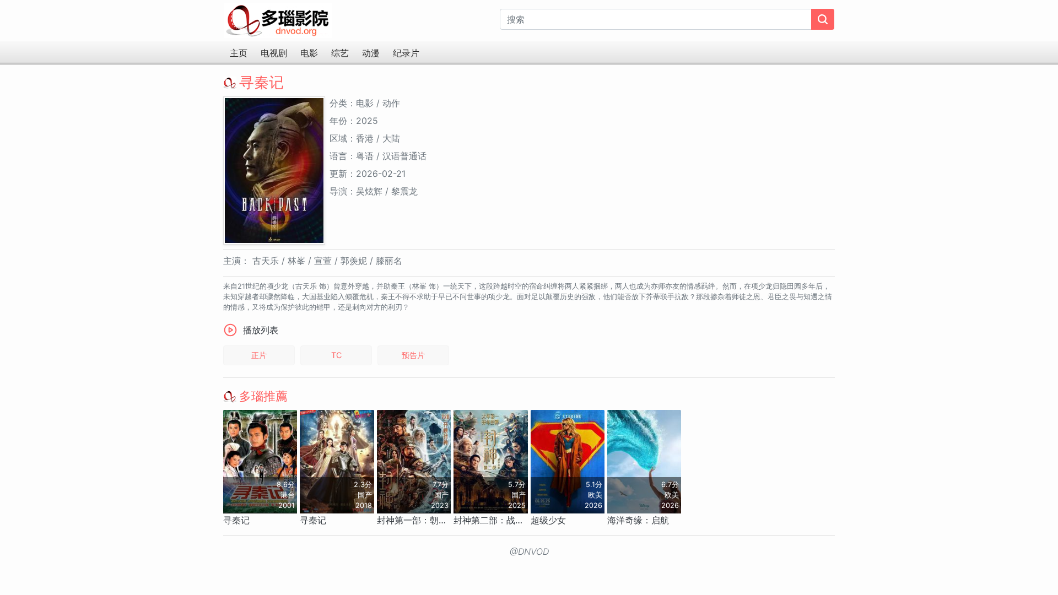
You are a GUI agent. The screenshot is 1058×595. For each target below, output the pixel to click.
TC (336, 355)
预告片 (413, 355)
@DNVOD (529, 551)
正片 (259, 355)
